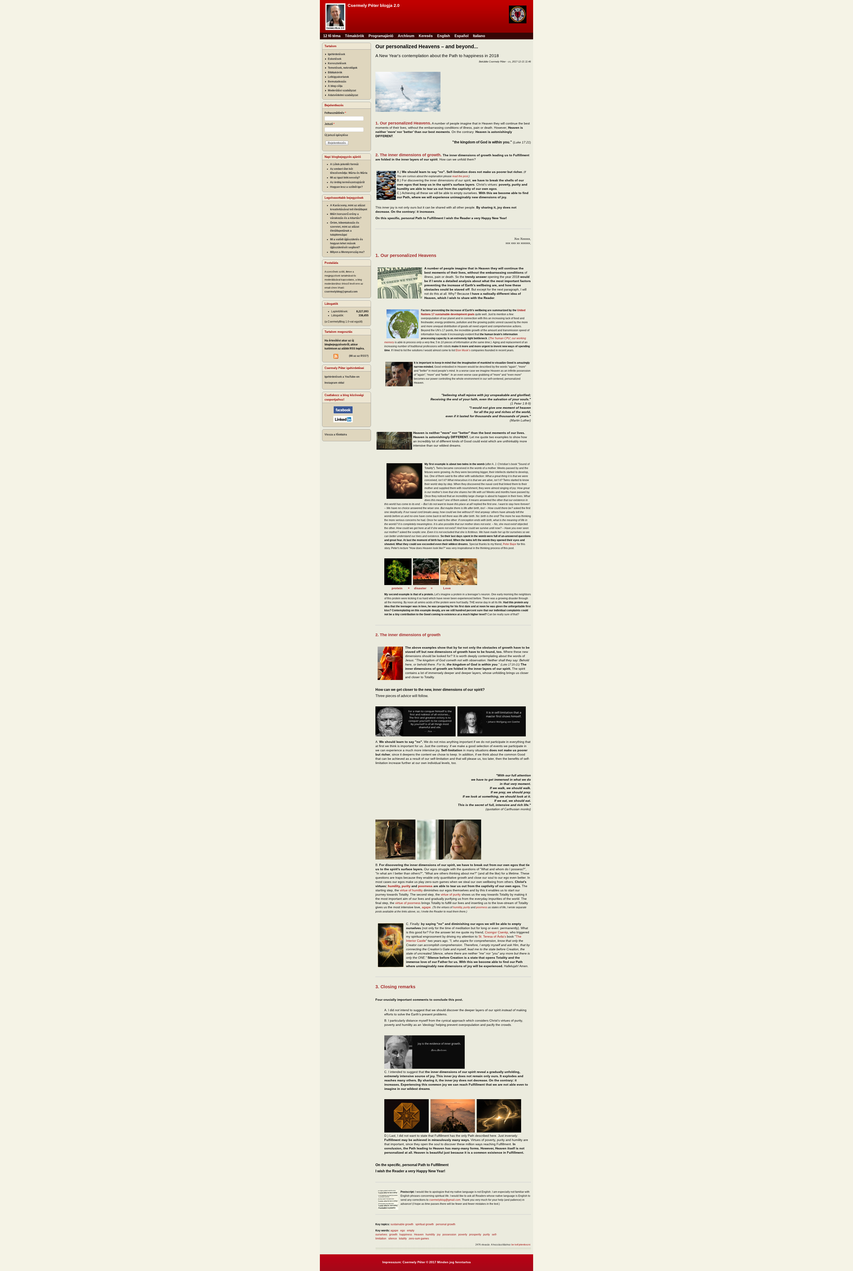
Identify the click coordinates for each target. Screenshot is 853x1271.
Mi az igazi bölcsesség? (345, 177)
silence (392, 1238)
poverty (462, 1234)
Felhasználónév (335, 112)
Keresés (426, 36)
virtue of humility (411, 890)
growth (393, 1234)
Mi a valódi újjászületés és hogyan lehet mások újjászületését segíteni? (346, 243)
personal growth (445, 1224)
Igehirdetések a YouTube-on (342, 376)
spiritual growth (424, 1224)
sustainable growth (402, 1224)
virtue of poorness (408, 903)
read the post (460, 176)
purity (406, 886)
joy (438, 1234)
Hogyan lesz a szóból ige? (346, 186)
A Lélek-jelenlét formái (344, 164)
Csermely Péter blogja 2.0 (374, 5)
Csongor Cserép (496, 932)
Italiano (479, 36)
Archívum (406, 36)
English (443, 36)
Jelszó (330, 124)
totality (403, 1238)
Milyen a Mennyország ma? (347, 252)
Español (461, 36)
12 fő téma (332, 36)
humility (394, 886)
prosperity (475, 1234)
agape (426, 907)
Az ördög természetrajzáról (347, 182)
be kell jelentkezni (520, 1244)
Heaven (419, 1234)
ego (402, 1230)
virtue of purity (451, 894)
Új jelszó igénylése (336, 135)
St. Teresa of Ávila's (492, 936)
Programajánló (381, 36)
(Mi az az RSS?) (359, 355)
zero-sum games (419, 1238)
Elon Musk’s (463, 350)
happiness (405, 1234)
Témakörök (354, 36)
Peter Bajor (509, 544)
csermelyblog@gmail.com (444, 1199)
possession (449, 1234)
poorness (425, 886)
